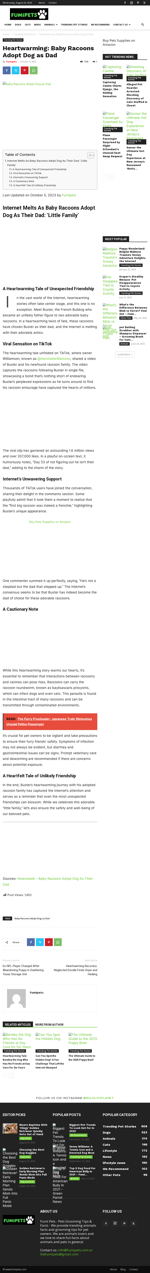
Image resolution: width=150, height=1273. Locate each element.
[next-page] (11, 1075)
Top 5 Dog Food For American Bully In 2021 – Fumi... (82, 1171)
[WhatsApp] (34, 70)
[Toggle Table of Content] (88, 155)
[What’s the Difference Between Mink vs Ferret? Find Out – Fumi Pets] (110, 321)
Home (7, 24)
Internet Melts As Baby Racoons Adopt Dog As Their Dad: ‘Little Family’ (47, 163)
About (42, 2)
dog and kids (27, 1181)
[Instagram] (131, 2)
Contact (53, 2)
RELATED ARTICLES (18, 1024)
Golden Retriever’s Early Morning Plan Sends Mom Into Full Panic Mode (33, 1173)
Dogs (18, 24)
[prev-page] (5, 1075)
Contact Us (120, 24)
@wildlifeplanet (98, 1098)
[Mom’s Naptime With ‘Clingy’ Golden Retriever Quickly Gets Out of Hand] (10, 1128)
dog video (26, 1138)
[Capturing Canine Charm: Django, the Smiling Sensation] (113, 72)
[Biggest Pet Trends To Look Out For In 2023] (60, 1137)
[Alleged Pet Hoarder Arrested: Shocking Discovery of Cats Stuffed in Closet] (137, 73)
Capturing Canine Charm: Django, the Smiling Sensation (112, 89)
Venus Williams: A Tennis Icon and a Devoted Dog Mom (81, 1149)
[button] (142, 24)
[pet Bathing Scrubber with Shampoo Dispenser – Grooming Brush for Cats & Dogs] (110, 332)
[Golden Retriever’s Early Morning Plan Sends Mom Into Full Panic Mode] (10, 1187)
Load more (124, 354)
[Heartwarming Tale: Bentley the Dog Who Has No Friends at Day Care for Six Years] (17, 1042)
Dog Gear (25, 1156)
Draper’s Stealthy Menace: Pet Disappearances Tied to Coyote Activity (131, 283)
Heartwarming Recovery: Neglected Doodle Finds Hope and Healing (75, 970)
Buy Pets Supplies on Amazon (50, 522)
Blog (123, 1269)
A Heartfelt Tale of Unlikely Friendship (34, 185)
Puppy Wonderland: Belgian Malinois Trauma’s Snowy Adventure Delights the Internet (132, 255)
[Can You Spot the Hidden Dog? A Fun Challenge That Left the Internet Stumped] (50, 1042)
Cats (28, 24)
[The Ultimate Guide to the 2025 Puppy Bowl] (83, 1042)
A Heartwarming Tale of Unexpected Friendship (39, 169)
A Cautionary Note (23, 181)
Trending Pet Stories (74, 24)
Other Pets (126, 318)
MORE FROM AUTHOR (49, 1024)
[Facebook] (125, 2)
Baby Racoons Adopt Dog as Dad (32, 918)
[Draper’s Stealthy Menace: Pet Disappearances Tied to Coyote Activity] (110, 285)
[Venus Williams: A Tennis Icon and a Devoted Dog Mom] (60, 1161)
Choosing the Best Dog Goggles (31, 1151)
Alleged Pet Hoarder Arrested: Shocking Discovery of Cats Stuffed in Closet (137, 95)
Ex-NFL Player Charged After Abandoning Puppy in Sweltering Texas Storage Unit (23, 970)
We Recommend (100, 24)
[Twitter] (144, 2)
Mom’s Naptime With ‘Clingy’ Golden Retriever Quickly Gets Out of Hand (33, 1129)
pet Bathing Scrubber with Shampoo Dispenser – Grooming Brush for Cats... (132, 333)
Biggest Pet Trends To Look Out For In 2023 (82, 1128)
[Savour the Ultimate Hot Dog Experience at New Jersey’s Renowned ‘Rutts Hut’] (137, 128)
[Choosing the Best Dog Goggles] (10, 1158)
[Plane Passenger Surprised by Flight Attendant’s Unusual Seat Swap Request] (113, 122)
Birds (37, 24)
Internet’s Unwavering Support (30, 177)
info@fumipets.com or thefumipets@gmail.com (66, 1252)
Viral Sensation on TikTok (27, 173)
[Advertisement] (50, 247)
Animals (49, 24)
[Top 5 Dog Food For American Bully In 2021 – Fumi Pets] (60, 1185)
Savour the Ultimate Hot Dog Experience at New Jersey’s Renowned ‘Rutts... (136, 158)
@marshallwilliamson (54, 359)
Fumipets (11, 61)
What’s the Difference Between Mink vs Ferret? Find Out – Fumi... (133, 309)
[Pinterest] (138, 2)
